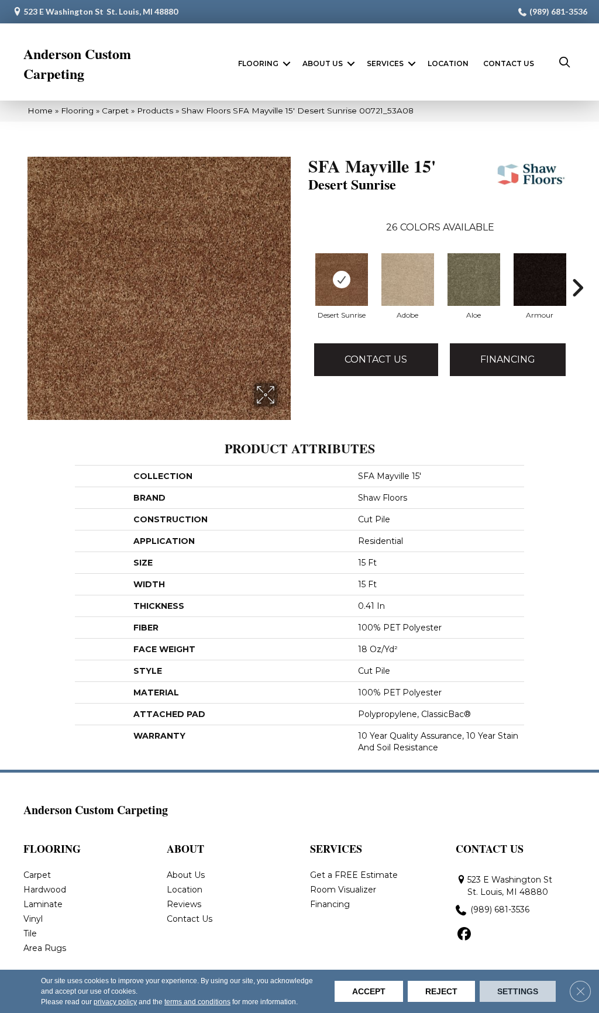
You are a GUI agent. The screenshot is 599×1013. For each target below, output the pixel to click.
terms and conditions (197, 1002)
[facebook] (464, 934)
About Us (322, 63)
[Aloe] (474, 279)
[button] (286, 63)
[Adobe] (407, 279)
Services (385, 63)
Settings (517, 991)
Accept (368, 991)
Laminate (43, 904)
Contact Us (508, 63)
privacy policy (115, 1002)
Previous (302, 287)
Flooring (258, 63)
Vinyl (33, 919)
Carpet (115, 110)
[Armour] (540, 279)
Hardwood (44, 889)
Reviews (184, 904)
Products (155, 110)
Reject (441, 991)
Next (577, 287)
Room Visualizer (343, 889)
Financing (507, 359)
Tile (30, 933)
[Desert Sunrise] (341, 279)
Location (448, 63)
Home (40, 110)
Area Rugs (44, 948)
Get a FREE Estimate (354, 875)
